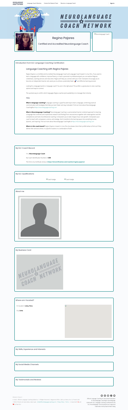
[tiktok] (111, 396)
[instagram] (105, 396)
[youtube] (114, 396)
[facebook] (102, 396)
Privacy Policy (60, 402)
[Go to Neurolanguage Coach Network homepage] (18, 3)
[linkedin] (108, 396)
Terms (67, 402)
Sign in (112, 3)
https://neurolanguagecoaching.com (46, 107)
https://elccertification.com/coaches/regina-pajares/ (66, 162)
